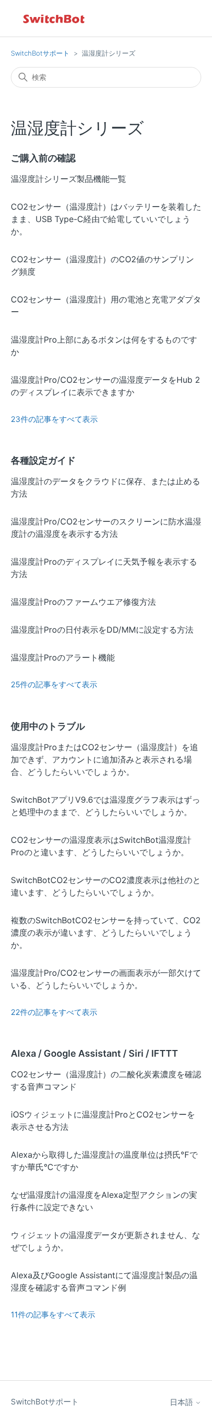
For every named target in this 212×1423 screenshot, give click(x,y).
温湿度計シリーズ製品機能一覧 (68, 179)
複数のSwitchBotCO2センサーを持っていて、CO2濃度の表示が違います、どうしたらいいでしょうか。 (106, 932)
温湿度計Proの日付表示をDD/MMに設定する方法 (102, 629)
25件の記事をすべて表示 (54, 684)
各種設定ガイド (43, 460)
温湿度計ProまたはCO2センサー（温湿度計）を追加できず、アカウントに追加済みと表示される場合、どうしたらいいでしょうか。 (104, 759)
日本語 (182, 1402)
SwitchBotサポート (40, 53)
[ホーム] (54, 18)
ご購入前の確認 (43, 158)
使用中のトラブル (48, 726)
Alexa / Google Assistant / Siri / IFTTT (94, 1053)
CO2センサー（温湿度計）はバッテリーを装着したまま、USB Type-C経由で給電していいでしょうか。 (106, 218)
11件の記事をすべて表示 (53, 1314)
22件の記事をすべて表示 (54, 1012)
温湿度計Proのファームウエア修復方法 (83, 602)
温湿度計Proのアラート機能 (63, 657)
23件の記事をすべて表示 (54, 419)
